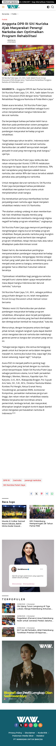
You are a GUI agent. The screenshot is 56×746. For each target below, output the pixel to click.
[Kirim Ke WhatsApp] (52, 494)
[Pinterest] (26, 725)
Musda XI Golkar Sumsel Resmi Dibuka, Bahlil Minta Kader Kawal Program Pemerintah (13, 523)
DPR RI (6, 480)
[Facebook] (16, 725)
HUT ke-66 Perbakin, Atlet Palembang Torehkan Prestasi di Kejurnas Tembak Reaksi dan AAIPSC (35, 631)
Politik (4, 19)
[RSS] (40, 725)
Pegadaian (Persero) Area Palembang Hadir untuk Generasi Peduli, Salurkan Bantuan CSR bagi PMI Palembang (35, 619)
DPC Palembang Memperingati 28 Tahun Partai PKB (41, 523)
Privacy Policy (15, 733)
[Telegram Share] (47, 494)
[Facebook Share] (31, 494)
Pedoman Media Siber (23, 736)
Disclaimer (30, 733)
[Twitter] (21, 725)
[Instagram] (31, 725)
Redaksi (40, 736)
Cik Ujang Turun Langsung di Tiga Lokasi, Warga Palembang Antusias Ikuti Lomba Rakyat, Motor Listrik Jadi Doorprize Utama (35, 607)
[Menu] (3, 7)
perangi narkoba (33, 480)
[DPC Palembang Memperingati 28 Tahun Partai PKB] (42, 512)
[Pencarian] (52, 7)
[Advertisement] (28, 447)
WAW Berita (11, 40)
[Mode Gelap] (48, 7)
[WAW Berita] (13, 7)
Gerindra (17, 480)
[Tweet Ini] (36, 494)
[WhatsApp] (35, 725)
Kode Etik (42, 733)
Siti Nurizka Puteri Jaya (14, 485)
